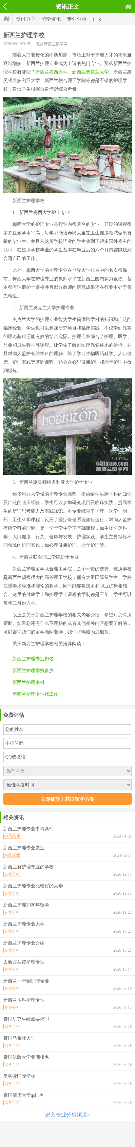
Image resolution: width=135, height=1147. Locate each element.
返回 (5, 6)
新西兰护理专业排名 (33, 658)
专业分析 (77, 19)
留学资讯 (51, 19)
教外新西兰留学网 (52, 44)
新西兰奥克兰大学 (90, 72)
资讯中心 (25, 19)
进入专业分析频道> (67, 1114)
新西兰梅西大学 (51, 72)
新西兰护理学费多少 (33, 670)
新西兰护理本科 (28, 682)
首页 (128, 6)
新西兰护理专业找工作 (35, 694)
